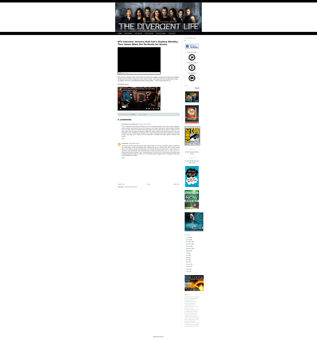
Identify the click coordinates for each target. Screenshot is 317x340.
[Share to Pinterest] (146, 114)
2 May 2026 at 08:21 (134, 143)
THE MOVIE (138, 33)
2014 (187, 237)
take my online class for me (172, 150)
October (188, 246)
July (187, 253)
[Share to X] (142, 114)
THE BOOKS (128, 33)
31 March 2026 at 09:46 (144, 124)
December (189, 241)
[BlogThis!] (141, 114)
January (188, 266)
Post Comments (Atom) (131, 187)
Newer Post (121, 184)
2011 (187, 271)
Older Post (176, 184)
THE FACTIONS (161, 33)
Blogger (162, 336)
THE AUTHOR (149, 33)
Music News (125, 73)
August (188, 250)
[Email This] (139, 114)
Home (148, 184)
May (187, 257)
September (189, 248)
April (187, 259)
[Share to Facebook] (144, 114)
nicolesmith (125, 143)
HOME (120, 33)
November (189, 244)
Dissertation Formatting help (130, 124)
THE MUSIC (172, 33)
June (187, 255)
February (188, 264)
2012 (187, 269)
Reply (123, 138)
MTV (119, 77)
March (188, 262)
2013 (187, 239)
